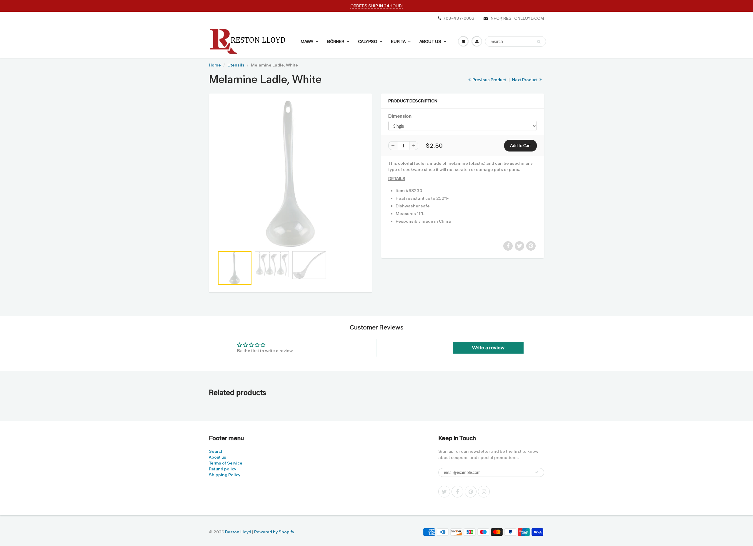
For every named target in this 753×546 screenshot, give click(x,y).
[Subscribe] (537, 472)
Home (215, 65)
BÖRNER (335, 41)
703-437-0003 (458, 18)
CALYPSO (367, 41)
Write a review (488, 347)
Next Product (525, 79)
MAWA (307, 41)
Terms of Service (225, 463)
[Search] (539, 41)
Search (216, 451)
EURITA (398, 41)
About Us (430, 41)
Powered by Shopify (274, 532)
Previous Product (489, 79)
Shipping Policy (224, 474)
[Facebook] (457, 491)
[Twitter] (444, 491)
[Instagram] (484, 491)
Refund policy (222, 469)
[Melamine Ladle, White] (290, 174)
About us (217, 457)
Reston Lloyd (238, 532)
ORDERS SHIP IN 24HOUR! (376, 6)
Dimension (400, 116)
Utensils (235, 65)
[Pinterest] (471, 491)
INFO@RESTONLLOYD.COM (516, 18)
